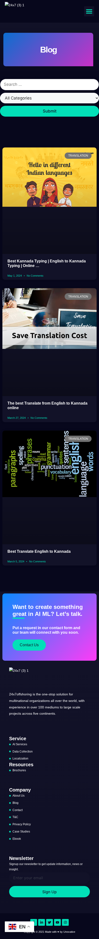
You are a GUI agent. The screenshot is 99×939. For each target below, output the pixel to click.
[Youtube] (57, 922)
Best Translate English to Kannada (39, 551)
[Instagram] (65, 922)
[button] (89, 11)
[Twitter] (49, 922)
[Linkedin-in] (41, 922)
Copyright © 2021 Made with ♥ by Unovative (49, 931)
